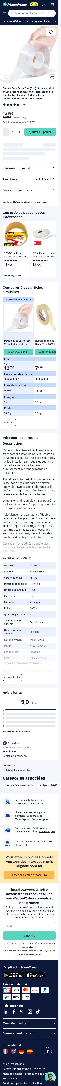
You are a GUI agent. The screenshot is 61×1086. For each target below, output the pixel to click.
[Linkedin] (5, 1011)
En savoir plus (36, 954)
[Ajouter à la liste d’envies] (52, 77)
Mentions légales (12, 1073)
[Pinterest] (21, 1011)
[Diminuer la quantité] (6, 132)
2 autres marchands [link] (36, 201)
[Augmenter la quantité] (19, 132)
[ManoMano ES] (30, 1051)
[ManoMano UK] (13, 1051)
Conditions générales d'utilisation (22, 1083)
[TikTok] (38, 1011)
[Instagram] (30, 1011)
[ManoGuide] (50, 1077)
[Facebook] (13, 1011)
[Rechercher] (11, 13)
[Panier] (52, 4)
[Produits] (5, 13)
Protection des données (39, 1073)
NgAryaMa (18, 201)
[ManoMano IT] (5, 1051)
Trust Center (10, 1078)
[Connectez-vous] (44, 4)
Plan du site (40, 1068)
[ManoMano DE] (21, 1051)
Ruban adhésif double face (18, 769)
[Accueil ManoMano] (15, 4)
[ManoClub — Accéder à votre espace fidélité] (34, 4)
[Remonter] (48, 1051)
